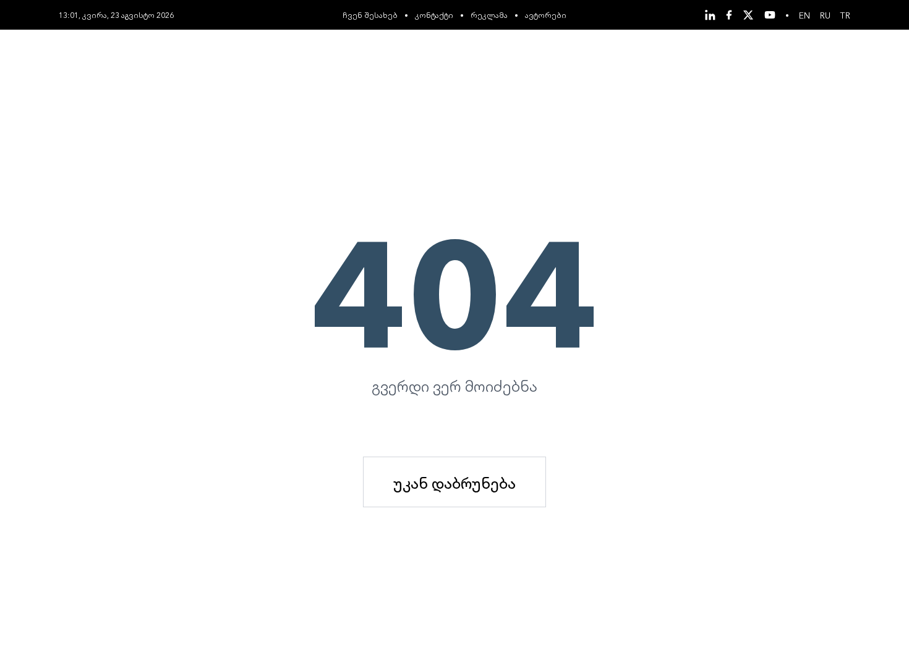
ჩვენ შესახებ (370, 14)
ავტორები (545, 14)
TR (845, 15)
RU (825, 15)
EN (804, 15)
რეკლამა (489, 14)
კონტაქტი (434, 14)
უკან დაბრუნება (454, 481)
